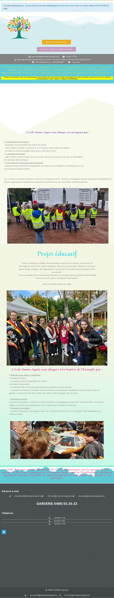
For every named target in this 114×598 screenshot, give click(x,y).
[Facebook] (4, 532)
